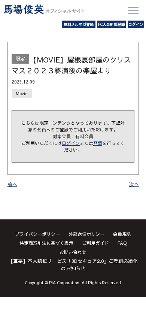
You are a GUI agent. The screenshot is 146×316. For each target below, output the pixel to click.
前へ (12, 184)
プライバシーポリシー (37, 234)
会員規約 (122, 234)
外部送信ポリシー (86, 234)
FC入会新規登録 (111, 24)
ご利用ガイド (95, 243)
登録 (97, 143)
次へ (134, 184)
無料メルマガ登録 (79, 24)
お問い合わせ (73, 252)
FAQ (122, 243)
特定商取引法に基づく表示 (46, 243)
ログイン (135, 24)
